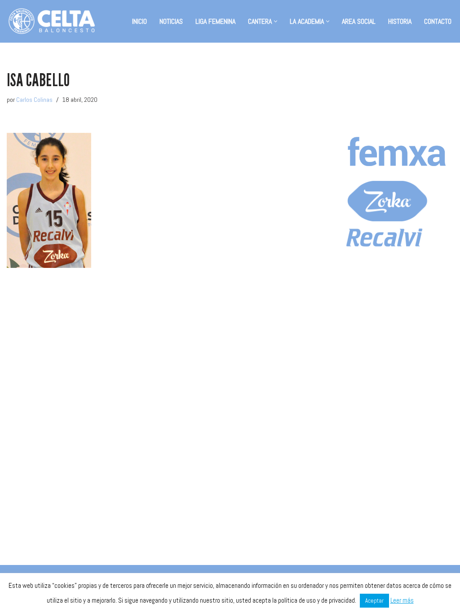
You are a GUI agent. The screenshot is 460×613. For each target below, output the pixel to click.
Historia (399, 21)
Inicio (139, 21)
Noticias (171, 21)
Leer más (402, 600)
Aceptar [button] (374, 600)
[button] (275, 21)
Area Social (359, 21)
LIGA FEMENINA (215, 21)
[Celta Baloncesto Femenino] (52, 21)
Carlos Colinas (34, 100)
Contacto (437, 21)
